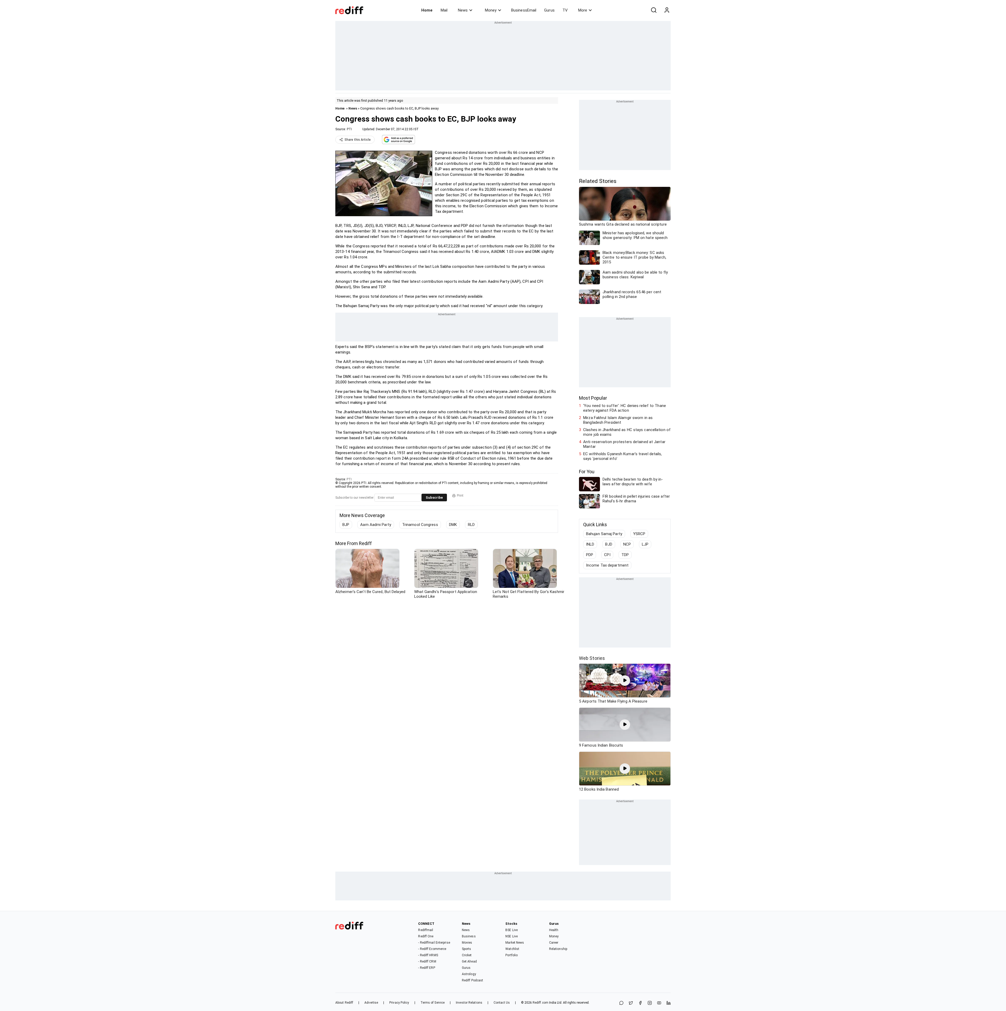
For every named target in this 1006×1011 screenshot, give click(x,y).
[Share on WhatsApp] (621, 1003)
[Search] (654, 10)
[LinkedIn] (668, 1003)
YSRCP (639, 533)
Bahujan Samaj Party (604, 533)
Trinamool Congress (420, 524)
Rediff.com (540, 1002)
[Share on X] (631, 1003)
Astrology (469, 974)
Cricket (467, 955)
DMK (453, 524)
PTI (349, 129)
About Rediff (344, 1002)
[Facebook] (640, 1003)
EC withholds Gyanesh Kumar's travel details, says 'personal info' (622, 456)
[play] (625, 680)
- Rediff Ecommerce (432, 949)
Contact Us (502, 1002)
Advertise (371, 1002)
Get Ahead (469, 961)
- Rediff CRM (427, 961)
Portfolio (511, 955)
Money (490, 10)
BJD (608, 544)
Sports (466, 949)
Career (554, 942)
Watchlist (512, 949)
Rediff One (425, 936)
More (582, 10)
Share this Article (358, 140)
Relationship (558, 949)
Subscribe (434, 497)
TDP (625, 554)
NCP (627, 544)
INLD (590, 544)
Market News (514, 942)
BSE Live (511, 930)
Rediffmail (425, 930)
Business (469, 936)
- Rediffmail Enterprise (434, 942)
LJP (645, 544)
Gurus (549, 10)
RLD (471, 524)
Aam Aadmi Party (375, 524)
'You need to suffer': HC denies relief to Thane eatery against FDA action (624, 408)
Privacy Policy (399, 1002)
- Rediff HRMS (428, 955)
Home (427, 10)
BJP (345, 524)
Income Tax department (607, 565)
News (463, 10)
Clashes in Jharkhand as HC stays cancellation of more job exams (627, 432)
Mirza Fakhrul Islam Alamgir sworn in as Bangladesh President (618, 420)
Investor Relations (469, 1002)
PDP (589, 554)
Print (460, 495)
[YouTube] (659, 1003)
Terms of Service (432, 1002)
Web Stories (592, 658)
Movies (467, 942)
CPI (607, 554)
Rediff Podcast (472, 980)
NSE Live (511, 936)
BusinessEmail (523, 10)
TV (565, 10)
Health (554, 930)
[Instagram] (650, 1003)
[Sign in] (667, 10)
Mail (444, 10)
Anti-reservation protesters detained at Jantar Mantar (624, 444)
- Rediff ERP (426, 968)
